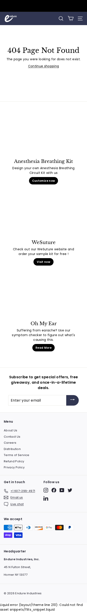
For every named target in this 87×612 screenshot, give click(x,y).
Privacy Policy (14, 467)
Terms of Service (16, 455)
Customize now (43, 181)
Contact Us (12, 437)
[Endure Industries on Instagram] (46, 490)
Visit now (43, 262)
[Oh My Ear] (43, 297)
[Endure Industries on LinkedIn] (46, 498)
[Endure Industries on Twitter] (70, 490)
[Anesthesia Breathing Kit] (43, 135)
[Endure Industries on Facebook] (54, 490)
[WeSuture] (43, 216)
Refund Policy (14, 461)
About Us (10, 430)
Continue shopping (43, 66)
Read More (43, 348)
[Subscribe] (72, 400)
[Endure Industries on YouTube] (62, 490)
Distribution (12, 449)
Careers (10, 443)
